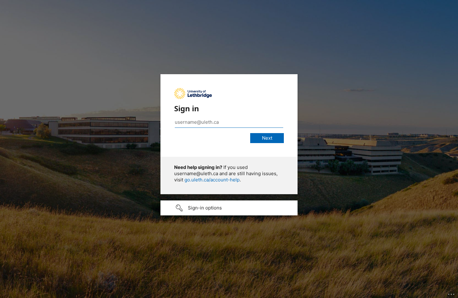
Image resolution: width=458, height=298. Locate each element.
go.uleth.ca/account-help (212, 180)
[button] (229, 207)
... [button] (452, 293)
